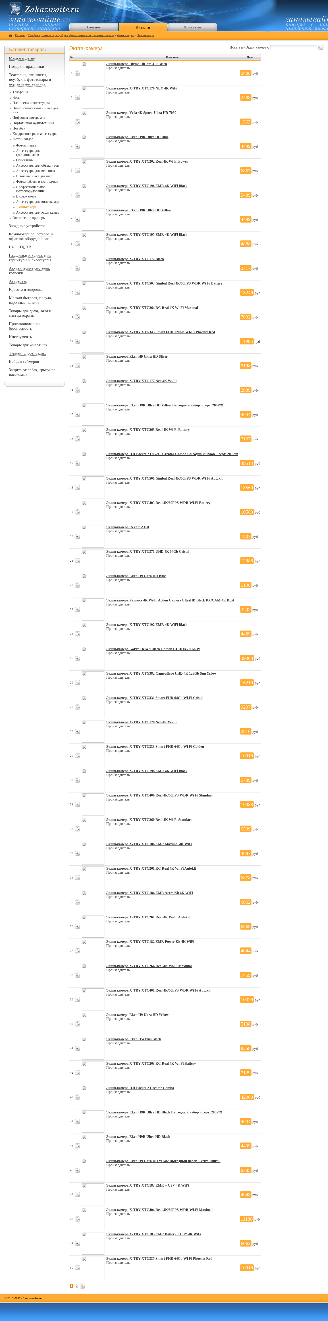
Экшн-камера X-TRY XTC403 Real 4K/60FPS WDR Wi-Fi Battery (158, 503)
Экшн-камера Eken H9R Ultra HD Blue (137, 137)
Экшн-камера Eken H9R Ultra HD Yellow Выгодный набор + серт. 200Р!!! (164, 405)
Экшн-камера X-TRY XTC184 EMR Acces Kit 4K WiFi (149, 893)
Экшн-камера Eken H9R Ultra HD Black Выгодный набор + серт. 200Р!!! (164, 1112)
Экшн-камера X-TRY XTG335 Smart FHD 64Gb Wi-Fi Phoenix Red (159, 1258)
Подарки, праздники (26, 66)
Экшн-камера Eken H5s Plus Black (133, 1039)
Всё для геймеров (24, 361)
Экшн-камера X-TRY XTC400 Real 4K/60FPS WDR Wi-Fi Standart (159, 795)
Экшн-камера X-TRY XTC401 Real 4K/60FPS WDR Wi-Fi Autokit (158, 990)
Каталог (143, 27)
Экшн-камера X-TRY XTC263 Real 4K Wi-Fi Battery (148, 429)
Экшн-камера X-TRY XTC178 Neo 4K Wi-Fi (141, 722)
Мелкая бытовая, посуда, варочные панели (30, 300)
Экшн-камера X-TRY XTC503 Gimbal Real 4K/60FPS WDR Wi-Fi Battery (164, 283)
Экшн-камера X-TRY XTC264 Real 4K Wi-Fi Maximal (149, 966)
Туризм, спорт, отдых (27, 353)
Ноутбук (18, 128)
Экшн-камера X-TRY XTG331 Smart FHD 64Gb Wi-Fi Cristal (154, 698)
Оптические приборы (29, 218)
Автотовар (18, 281)
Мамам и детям (22, 58)
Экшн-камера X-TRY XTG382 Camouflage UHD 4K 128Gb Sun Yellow (161, 673)
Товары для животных (28, 345)
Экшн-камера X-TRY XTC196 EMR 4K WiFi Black (146, 186)
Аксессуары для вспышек (35, 171)
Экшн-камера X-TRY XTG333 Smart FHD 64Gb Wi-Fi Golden (155, 746)
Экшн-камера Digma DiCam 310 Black (136, 64)
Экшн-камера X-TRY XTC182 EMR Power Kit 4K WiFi (150, 941)
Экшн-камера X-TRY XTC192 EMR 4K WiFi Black (146, 625)
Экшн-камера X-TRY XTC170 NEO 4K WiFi (141, 88)
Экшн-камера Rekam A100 (127, 527)
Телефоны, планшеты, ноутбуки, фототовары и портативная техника (71, 35)
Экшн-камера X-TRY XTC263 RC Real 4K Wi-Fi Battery (151, 1063)
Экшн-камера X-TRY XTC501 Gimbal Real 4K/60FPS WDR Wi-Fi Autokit (164, 478)
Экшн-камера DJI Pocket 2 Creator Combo (140, 1088)
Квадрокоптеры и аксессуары (34, 134)
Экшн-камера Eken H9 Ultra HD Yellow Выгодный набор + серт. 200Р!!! (163, 1161)
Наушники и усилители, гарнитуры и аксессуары (30, 257)
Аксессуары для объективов (37, 165)
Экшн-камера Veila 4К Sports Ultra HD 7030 (141, 113)
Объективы (24, 160)
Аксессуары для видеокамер (37, 202)
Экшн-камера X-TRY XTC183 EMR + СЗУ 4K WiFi (147, 1185)
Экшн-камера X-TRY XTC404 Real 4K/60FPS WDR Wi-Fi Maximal (159, 1210)
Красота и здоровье (25, 289)
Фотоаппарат (26, 145)
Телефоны (20, 92)
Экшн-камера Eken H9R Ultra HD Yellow (138, 210)
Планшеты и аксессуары (31, 103)
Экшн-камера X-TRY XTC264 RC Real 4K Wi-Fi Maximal (152, 308)
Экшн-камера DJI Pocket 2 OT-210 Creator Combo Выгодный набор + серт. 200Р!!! (172, 454)
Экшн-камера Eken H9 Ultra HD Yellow (137, 1015)
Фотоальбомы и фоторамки (37, 181)
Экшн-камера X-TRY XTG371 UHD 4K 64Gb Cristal (147, 551)
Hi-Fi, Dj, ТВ (20, 247)
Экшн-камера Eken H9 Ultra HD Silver (137, 356)
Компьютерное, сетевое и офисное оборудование (31, 236)
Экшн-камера (145, 35)
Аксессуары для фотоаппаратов (28, 153)
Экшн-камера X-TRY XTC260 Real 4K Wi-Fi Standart (149, 820)
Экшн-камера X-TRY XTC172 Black (135, 259)
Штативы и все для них (34, 176)
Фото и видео (125, 35)
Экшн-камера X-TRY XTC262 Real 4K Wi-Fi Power (147, 161)
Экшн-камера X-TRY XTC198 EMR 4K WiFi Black (146, 771)
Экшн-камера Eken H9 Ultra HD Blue (136, 576)
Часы (16, 97)
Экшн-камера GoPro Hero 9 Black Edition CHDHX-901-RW (153, 649)
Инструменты (21, 336)
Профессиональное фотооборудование (30, 189)
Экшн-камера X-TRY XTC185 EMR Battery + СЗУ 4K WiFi (153, 1234)
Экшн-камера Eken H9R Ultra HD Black (138, 1136)
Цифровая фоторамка (28, 117)
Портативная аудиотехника (33, 123)
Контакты (192, 27)
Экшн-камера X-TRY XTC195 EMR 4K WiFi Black (146, 234)
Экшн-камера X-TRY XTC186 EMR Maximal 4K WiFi (149, 844)
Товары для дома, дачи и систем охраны (30, 313)
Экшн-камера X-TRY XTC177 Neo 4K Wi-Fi (141, 381)
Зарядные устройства (27, 225)
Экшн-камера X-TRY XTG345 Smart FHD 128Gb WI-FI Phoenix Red (160, 332)
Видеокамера (26, 196)
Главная (94, 27)
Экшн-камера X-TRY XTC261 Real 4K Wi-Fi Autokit (148, 917)
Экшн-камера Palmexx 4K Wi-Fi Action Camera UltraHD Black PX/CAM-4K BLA (170, 600)
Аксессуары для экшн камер (37, 212)
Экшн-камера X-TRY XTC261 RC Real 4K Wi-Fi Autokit (151, 868)
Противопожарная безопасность (24, 326)
